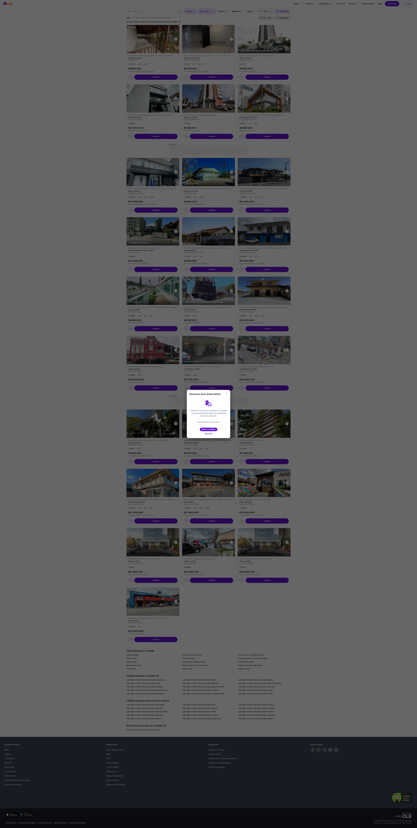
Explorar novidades (209, 429)
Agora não (208, 434)
